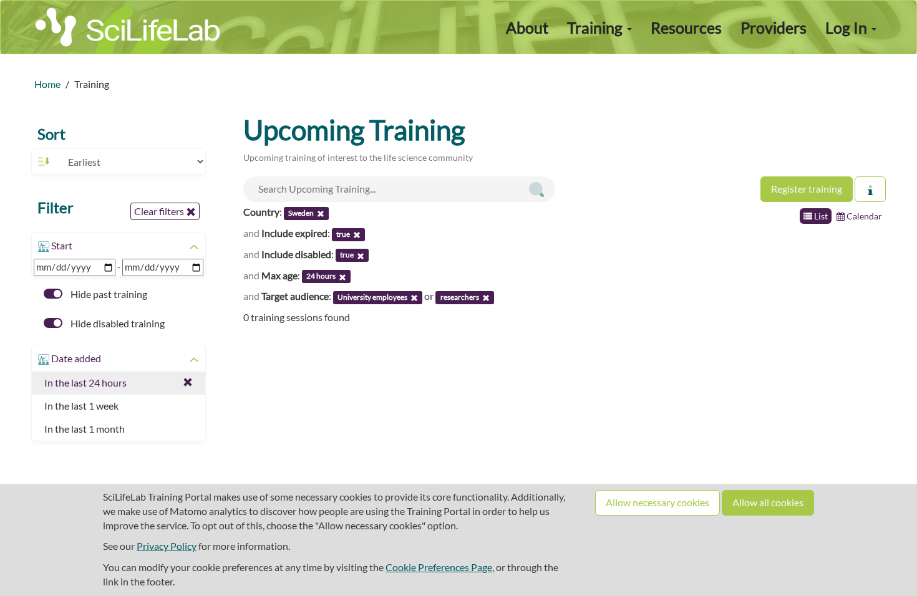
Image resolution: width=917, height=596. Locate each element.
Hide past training (108, 294)
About (527, 27)
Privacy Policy (166, 546)
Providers (773, 27)
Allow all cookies (767, 502)
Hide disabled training (117, 323)
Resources (686, 27)
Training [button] (596, 27)
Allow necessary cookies (657, 502)
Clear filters (160, 211)
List (820, 216)
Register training (806, 189)
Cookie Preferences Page (439, 567)
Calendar (863, 216)
